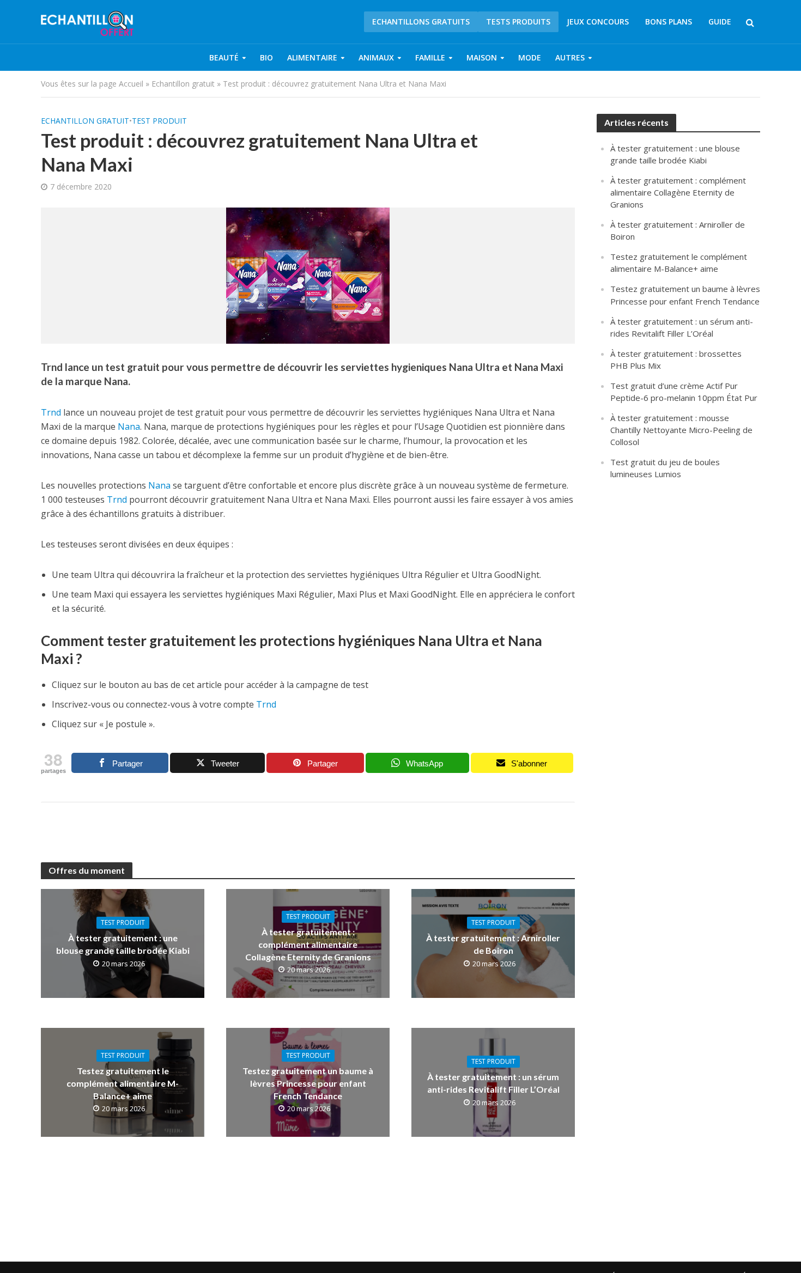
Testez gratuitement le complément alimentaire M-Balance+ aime (122, 1083)
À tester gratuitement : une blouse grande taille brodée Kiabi (123, 944)
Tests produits (518, 21)
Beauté (224, 57)
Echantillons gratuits (421, 21)
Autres (570, 57)
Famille (430, 57)
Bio (266, 57)
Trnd (51, 412)
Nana (129, 427)
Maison (481, 57)
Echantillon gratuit (183, 83)
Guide (719, 21)
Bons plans (668, 21)
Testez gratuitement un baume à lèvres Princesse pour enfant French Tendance (307, 1083)
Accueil (131, 83)
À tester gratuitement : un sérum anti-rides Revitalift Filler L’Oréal (493, 1082)
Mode (529, 57)
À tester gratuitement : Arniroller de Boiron (493, 944)
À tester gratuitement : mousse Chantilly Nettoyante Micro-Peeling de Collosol (681, 429)
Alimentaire (312, 57)
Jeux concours (598, 21)
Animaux (376, 57)
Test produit (159, 120)
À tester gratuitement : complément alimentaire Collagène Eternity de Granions (308, 944)
